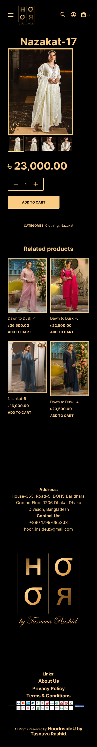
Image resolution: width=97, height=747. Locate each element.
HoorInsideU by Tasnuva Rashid (57, 731)
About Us (48, 681)
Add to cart (34, 202)
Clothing (52, 225)
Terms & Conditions (48, 695)
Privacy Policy (48, 688)
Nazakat (67, 225)
